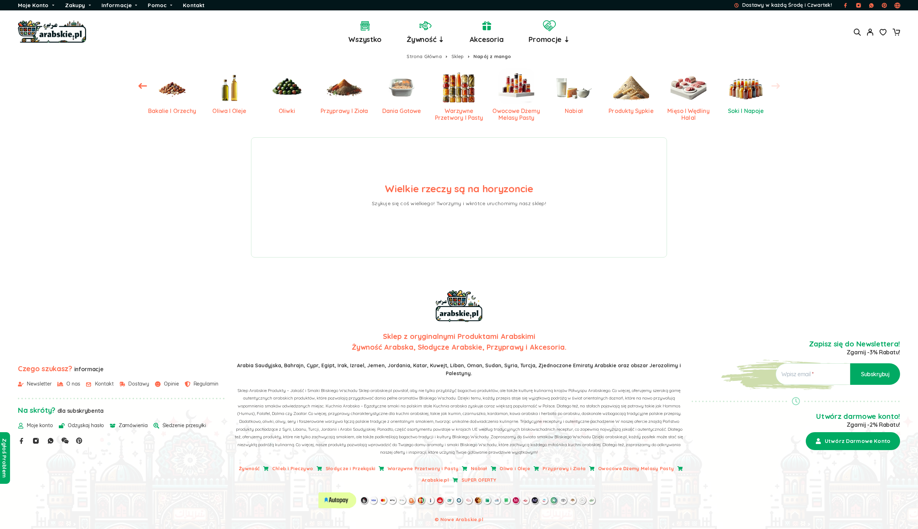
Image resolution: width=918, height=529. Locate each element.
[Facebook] (21, 441)
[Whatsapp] (50, 441)
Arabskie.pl (435, 480)
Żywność (249, 468)
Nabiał (479, 468)
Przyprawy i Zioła (564, 468)
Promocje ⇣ (549, 39)
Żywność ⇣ (425, 39)
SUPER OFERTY (479, 480)
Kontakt (193, 5)
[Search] (857, 32)
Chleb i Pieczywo (292, 468)
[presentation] (142, 86)
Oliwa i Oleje (515, 468)
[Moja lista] (883, 33)
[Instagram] (36, 441)
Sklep (457, 56)
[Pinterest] (79, 441)
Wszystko (365, 39)
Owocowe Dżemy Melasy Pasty (636, 468)
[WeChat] (65, 441)
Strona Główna (424, 56)
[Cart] (896, 33)
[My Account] (870, 32)
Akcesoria (486, 39)
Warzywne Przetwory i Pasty (423, 468)
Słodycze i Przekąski (350, 468)
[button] (853, 441)
